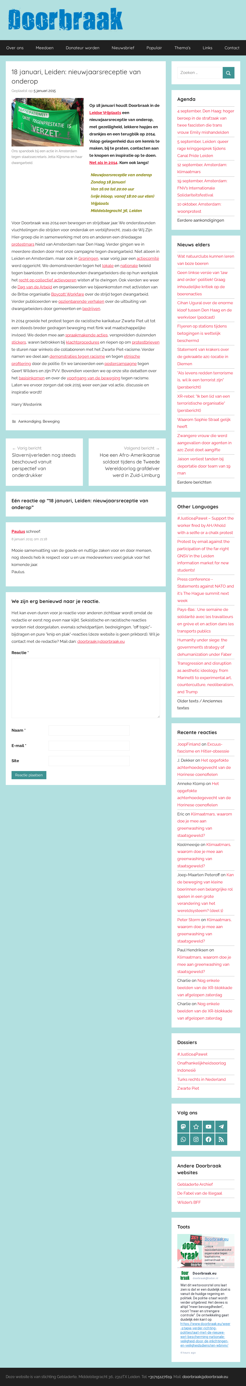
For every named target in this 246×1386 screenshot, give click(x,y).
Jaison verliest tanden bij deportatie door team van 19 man (203, 466)
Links (207, 47)
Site (15, 760)
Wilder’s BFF (189, 1202)
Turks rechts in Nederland (201, 1079)
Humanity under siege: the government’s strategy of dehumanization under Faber (204, 647)
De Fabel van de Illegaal (199, 1193)
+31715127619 (160, 1376)
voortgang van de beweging (93, 378)
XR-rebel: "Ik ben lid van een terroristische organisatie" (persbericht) (203, 403)
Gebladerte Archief (195, 1184)
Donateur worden (82, 47)
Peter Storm (188, 919)
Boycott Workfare (67, 294)
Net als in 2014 (103, 162)
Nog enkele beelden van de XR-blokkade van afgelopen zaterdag (204, 987)
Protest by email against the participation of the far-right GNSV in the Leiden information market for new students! (203, 555)
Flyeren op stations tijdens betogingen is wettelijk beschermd (202, 333)
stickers (19, 342)
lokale (108, 265)
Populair (154, 47)
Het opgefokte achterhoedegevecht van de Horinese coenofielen (204, 767)
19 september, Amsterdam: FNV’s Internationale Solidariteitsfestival (202, 188)
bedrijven (91, 308)
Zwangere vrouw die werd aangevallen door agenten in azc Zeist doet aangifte (204, 442)
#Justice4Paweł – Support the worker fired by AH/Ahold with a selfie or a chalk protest (205, 525)
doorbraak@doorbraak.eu (101, 641)
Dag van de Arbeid (35, 287)
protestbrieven (146, 342)
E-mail (19, 745)
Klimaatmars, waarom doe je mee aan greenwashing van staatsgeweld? (204, 964)
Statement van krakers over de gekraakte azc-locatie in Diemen (203, 356)
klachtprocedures (82, 342)
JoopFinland (189, 744)
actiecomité (148, 258)
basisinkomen (32, 378)
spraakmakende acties (86, 335)
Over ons (15, 47)
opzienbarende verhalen (81, 301)
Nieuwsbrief (123, 47)
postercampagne (121, 363)
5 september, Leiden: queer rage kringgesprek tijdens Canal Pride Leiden (202, 148)
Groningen (88, 258)
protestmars (23, 244)
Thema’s (182, 47)
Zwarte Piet (188, 1088)
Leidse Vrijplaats (105, 112)
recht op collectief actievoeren (47, 280)
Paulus (18, 531)
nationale (129, 265)
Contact (232, 47)
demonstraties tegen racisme (77, 356)
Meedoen (45, 47)
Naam (19, 730)
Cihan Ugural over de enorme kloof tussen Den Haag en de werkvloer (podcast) (205, 310)
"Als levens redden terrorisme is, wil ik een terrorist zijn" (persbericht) (205, 380)
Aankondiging (29, 421)
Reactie (20, 652)
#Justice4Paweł (192, 1054)
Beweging (51, 421)
